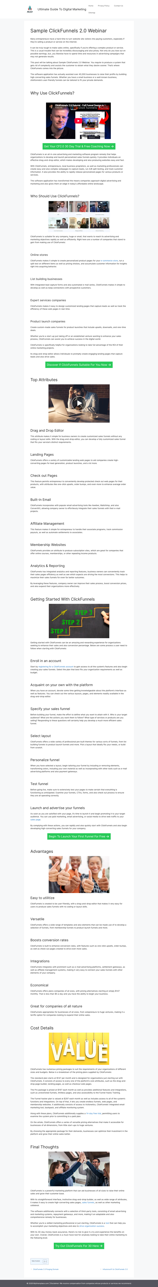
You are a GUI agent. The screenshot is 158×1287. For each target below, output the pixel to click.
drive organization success (91, 1226)
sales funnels (88, 1202)
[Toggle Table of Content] (43, 1261)
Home (90, 6)
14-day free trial (93, 1113)
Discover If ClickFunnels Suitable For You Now (77, 364)
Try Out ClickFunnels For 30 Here (77, 1246)
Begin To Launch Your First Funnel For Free (77, 836)
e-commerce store (109, 260)
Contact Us (118, 6)
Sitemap (91, 13)
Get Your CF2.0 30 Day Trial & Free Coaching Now (77, 146)
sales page (35, 819)
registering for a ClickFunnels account (56, 666)
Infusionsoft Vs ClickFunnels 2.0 (115, 1269)
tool (107, 1223)
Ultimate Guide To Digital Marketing (62, 9)
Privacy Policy (103, 6)
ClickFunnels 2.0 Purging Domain (46, 1269)
